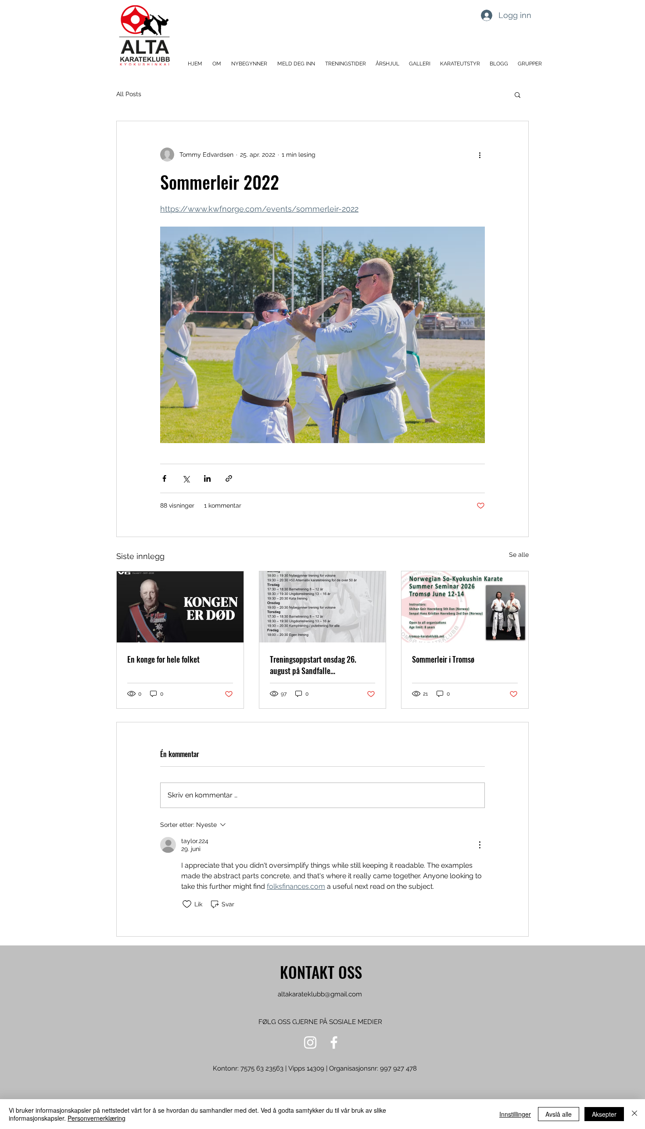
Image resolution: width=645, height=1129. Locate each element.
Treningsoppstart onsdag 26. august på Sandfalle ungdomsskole (313, 664)
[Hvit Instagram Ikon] (310, 1042)
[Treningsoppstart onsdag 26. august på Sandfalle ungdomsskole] (322, 606)
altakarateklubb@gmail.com (320, 994)
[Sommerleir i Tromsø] (464, 606)
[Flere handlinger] (479, 154)
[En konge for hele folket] (180, 606)
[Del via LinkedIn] (207, 478)
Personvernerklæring (96, 1118)
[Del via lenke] (229, 478)
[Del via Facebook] (164, 478)
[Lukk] (634, 1114)
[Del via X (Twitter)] (186, 478)
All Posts (128, 93)
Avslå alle (558, 1114)
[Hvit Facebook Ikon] (334, 1042)
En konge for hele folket (163, 659)
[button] (217, 64)
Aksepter (604, 1114)
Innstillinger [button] (515, 1114)
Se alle (519, 554)
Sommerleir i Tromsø (443, 659)
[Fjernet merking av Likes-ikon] (187, 904)
